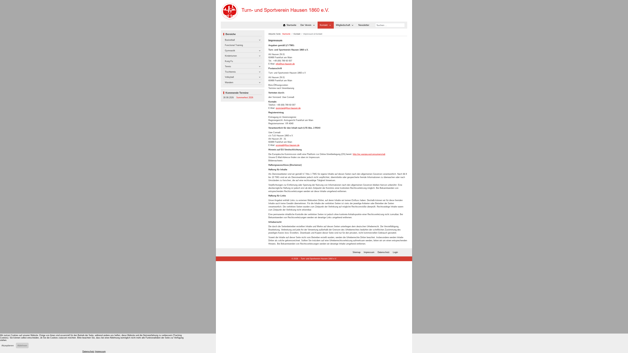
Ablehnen (22, 345)
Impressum (369, 252)
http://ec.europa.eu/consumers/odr (369, 154)
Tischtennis (230, 72)
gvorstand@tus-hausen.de (288, 108)
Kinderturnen (231, 56)
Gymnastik (230, 50)
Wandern (229, 82)
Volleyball (229, 77)
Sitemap (356, 252)
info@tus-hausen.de (285, 64)
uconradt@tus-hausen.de (287, 145)
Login (395, 252)
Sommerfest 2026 (244, 97)
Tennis (228, 66)
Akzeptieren (7, 345)
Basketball (230, 40)
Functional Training (234, 45)
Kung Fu (229, 61)
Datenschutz (384, 252)
